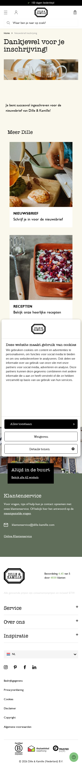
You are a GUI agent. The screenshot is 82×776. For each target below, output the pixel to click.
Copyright (10, 717)
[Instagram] (6, 667)
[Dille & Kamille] (41, 12)
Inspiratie (16, 636)
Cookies (8, 699)
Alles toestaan (21, 424)
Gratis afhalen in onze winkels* (42, 3)
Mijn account (16, 12)
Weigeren (41, 437)
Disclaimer (10, 708)
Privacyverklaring (13, 690)
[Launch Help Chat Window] (73, 757)
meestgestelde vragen (17, 513)
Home (7, 33)
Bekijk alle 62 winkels (25, 477)
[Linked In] (34, 667)
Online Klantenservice (18, 536)
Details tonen (39, 449)
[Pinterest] (15, 667)
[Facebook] (25, 667)
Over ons (14, 622)
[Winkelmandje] (75, 12)
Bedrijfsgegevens (13, 680)
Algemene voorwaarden (17, 726)
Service (13, 608)
